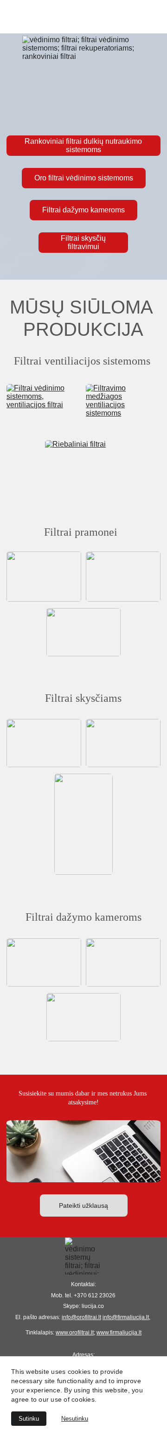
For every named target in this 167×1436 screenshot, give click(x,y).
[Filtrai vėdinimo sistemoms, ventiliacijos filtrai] (43, 408)
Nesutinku (74, 1418)
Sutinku (29, 1418)
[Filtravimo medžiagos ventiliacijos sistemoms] (123, 408)
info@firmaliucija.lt (126, 1317)
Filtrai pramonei (83, 532)
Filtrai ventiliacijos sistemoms (83, 361)
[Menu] (83, 17)
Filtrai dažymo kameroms (83, 210)
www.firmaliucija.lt (118, 1332)
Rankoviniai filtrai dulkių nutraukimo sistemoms (83, 145)
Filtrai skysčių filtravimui (83, 242)
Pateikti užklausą (83, 1205)
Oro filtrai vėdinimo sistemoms (83, 178)
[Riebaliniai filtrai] (83, 465)
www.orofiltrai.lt (75, 1332)
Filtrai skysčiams (83, 698)
